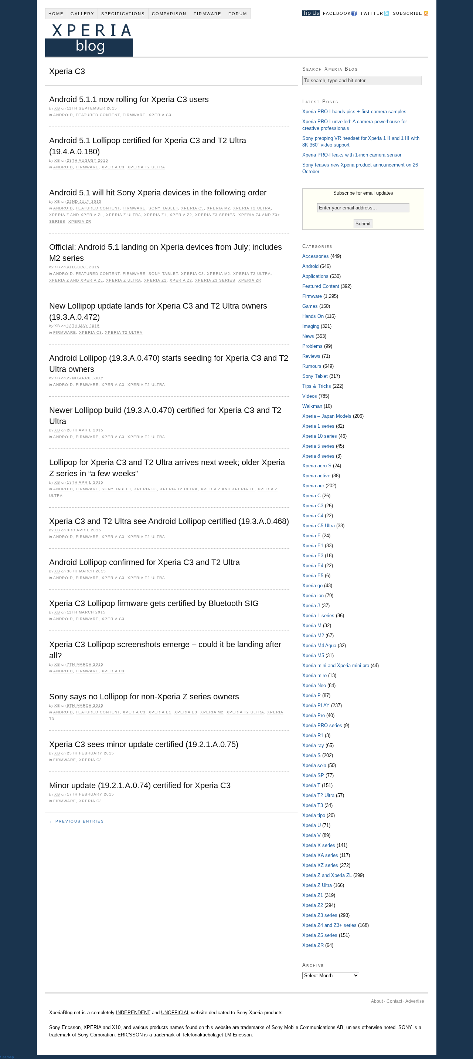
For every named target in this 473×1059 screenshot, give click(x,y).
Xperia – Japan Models (326, 416)
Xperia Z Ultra (123, 215)
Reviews (311, 356)
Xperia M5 (313, 655)
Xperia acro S (316, 465)
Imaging (310, 326)
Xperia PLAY (316, 705)
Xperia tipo (313, 815)
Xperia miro (314, 675)
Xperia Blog (226, 38)
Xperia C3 (160, 115)
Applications (315, 276)
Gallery (82, 13)
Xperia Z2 (181, 215)
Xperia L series (318, 615)
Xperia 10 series (319, 436)
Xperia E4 (312, 565)
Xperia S (311, 755)
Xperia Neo (314, 685)
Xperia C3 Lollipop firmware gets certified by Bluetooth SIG (154, 603)
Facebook (337, 13)
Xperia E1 (160, 712)
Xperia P (311, 695)
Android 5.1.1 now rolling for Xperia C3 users (129, 99)
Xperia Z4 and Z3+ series (329, 925)
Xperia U (311, 825)
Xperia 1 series (318, 426)
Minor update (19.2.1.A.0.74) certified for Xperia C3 (140, 785)
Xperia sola (314, 765)
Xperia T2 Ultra (146, 167)
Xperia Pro (313, 715)
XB (57, 108)
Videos (309, 396)
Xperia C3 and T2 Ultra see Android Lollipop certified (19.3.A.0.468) (169, 521)
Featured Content (98, 115)
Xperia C (311, 495)
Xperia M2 (218, 208)
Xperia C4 (312, 515)
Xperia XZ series (320, 865)
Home (56, 13)
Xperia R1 (312, 735)
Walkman (312, 406)
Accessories (315, 256)
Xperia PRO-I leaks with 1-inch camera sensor (351, 155)
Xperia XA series (320, 855)
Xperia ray (313, 745)
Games (310, 306)
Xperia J (311, 605)
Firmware (207, 13)
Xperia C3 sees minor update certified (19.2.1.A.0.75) (143, 744)
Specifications (123, 13)
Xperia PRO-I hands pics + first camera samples (354, 111)
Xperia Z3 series (215, 215)
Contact (394, 1001)
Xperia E (311, 535)
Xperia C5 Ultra (318, 525)
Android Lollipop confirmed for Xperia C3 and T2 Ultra (144, 562)
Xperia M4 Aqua (319, 645)
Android (63, 115)
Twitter (372, 13)
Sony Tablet (163, 208)
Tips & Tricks (316, 386)
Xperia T (311, 785)
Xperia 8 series (318, 456)
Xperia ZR (79, 221)
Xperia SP (313, 775)
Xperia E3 (185, 712)
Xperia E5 (312, 575)
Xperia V (311, 835)
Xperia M (311, 625)
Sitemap (7, 1057)
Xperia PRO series (322, 725)
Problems (312, 346)
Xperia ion (313, 595)
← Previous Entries (76, 821)
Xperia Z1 (155, 215)
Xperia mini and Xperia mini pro (335, 665)
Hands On (313, 316)
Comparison (169, 13)
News (308, 336)
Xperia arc (313, 485)
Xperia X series (318, 845)
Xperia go (312, 585)
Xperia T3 (312, 805)
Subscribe (407, 13)
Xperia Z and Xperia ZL (76, 215)
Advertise (414, 1001)
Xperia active (316, 475)
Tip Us (308, 13)
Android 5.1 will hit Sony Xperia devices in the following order (157, 192)
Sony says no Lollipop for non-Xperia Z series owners (144, 696)
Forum (237, 13)
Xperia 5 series (318, 446)
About (377, 1001)
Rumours (311, 366)
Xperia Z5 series (319, 935)
